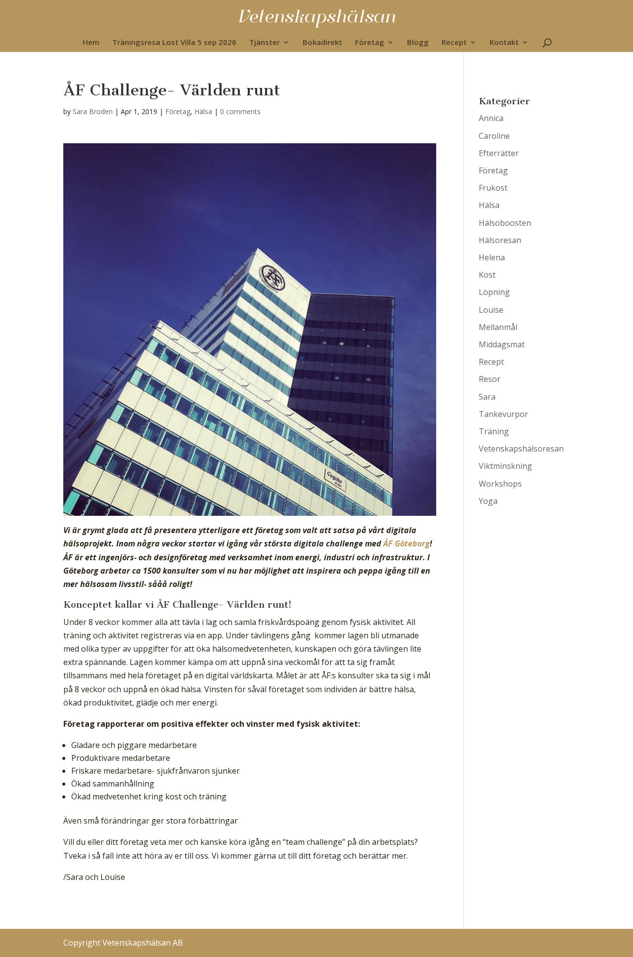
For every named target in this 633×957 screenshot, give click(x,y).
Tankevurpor (503, 414)
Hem (91, 43)
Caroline (494, 135)
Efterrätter (499, 153)
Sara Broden (93, 111)
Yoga (488, 501)
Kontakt (504, 43)
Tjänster (264, 43)
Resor (489, 379)
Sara (487, 396)
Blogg (418, 43)
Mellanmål (498, 327)
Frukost (493, 187)
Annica (491, 118)
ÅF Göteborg (406, 543)
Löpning (494, 292)
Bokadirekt (322, 43)
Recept (454, 43)
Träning (494, 431)
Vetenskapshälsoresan (521, 448)
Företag (369, 43)
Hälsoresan (500, 240)
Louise (491, 309)
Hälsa (203, 111)
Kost (487, 274)
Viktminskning (505, 465)
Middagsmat (502, 344)
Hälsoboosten (505, 222)
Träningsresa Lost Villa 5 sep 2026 (174, 43)
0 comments (240, 111)
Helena (492, 257)
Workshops (500, 483)
